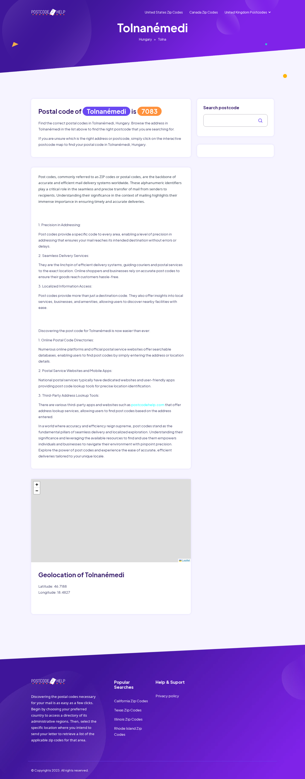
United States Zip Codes (164, 12)
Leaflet (186, 560)
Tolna (162, 39)
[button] (37, 485)
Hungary (145, 39)
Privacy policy (167, 696)
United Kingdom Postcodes (245, 12)
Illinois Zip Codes (128, 719)
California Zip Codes (131, 700)
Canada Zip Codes (203, 12)
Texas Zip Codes (128, 710)
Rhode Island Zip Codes (128, 731)
